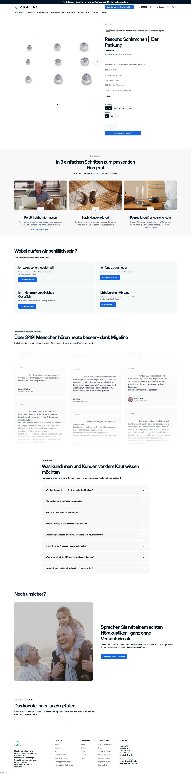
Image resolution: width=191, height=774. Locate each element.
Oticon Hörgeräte (104, 755)
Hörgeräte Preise (104, 762)
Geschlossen (119, 108)
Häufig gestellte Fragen (63, 762)
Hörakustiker (102, 765)
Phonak (83, 744)
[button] (160, 7)
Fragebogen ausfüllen (110, 277)
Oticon (83, 748)
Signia (83, 751)
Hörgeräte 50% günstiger (64, 765)
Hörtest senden (107, 305)
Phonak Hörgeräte (104, 751)
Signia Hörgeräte (104, 758)
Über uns (58, 748)
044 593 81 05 (146, 7)
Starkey (83, 758)
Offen (109, 108)
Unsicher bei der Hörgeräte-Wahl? (119, 7)
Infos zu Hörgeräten (105, 744)
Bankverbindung (61, 758)
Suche (57, 744)
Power (131, 108)
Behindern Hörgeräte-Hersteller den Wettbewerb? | (97, 2)
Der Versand (108, 54)
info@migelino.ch (126, 755)
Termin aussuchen (27, 306)
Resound (84, 755)
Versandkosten (60, 755)
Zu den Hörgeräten (27, 279)
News (100, 748)
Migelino (7, 773)
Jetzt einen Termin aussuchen (114, 657)
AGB (56, 751)
